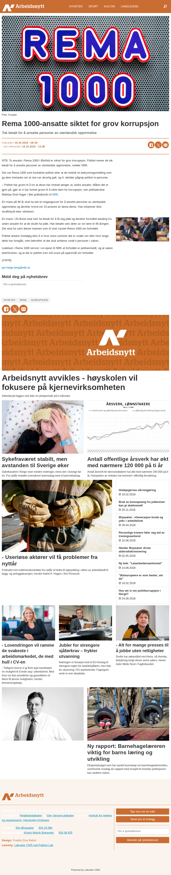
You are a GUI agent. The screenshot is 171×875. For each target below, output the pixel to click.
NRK (55, 194)
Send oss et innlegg (142, 819)
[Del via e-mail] (165, 144)
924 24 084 (45, 827)
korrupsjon (39, 300)
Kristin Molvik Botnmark (39, 832)
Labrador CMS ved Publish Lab (33, 845)
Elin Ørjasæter (25, 827)
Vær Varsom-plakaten (60, 815)
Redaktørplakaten (31, 815)
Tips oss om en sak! (142, 811)
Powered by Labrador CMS (85, 869)
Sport (93, 6)
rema (23, 300)
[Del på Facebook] (151, 144)
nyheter (9, 300)
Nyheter (75, 6)
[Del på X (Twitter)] (158, 144)
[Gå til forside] (24, 6)
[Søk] (165, 6)
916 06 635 (65, 832)
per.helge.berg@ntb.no (16, 267)
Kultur (109, 6)
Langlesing (130, 6)
